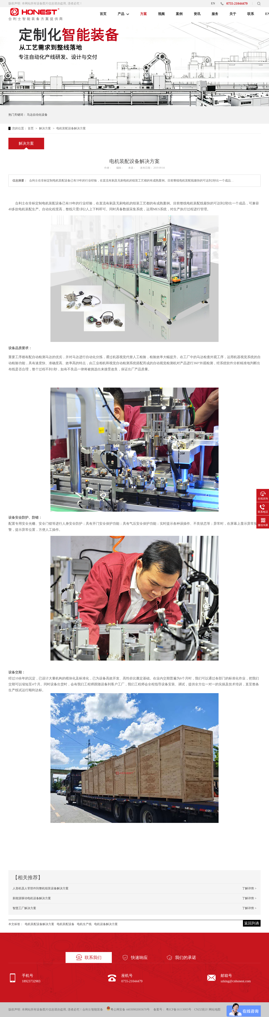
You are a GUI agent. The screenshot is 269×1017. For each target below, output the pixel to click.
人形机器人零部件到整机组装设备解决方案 (41, 888)
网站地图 (214, 1009)
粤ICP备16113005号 (178, 1009)
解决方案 (45, 128)
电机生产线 (84, 924)
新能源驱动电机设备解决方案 (32, 898)
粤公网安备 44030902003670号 (130, 1009)
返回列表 (251, 923)
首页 (31, 128)
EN (213, 3)
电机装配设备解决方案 (71, 128)
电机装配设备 (65, 924)
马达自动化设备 (37, 114)
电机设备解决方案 (106, 924)
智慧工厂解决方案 (24, 908)
